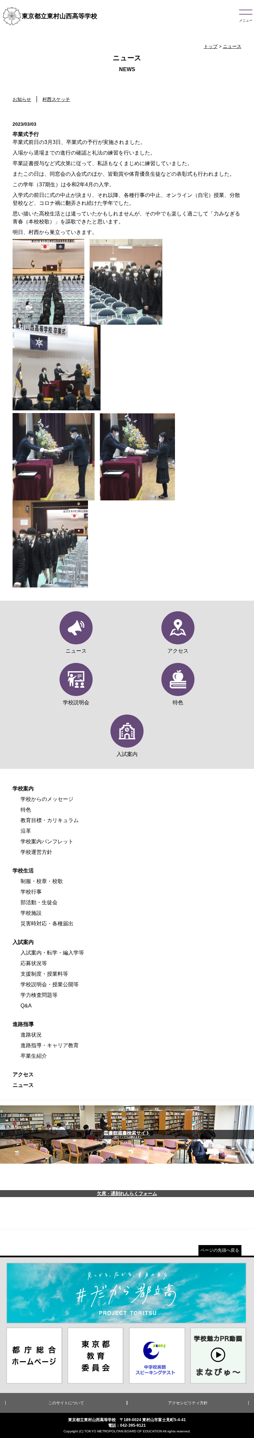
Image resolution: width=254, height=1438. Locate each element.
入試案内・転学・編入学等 (52, 952)
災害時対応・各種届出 (47, 923)
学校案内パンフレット (47, 841)
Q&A (26, 1005)
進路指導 (23, 1024)
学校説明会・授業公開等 (50, 984)
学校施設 (31, 913)
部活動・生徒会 (39, 902)
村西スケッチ (56, 99)
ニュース (232, 46)
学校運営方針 (36, 852)
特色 (26, 809)
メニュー (245, 20)
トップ (211, 46)
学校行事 (31, 892)
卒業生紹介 (34, 1056)
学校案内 (23, 788)
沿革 (26, 831)
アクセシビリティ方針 (188, 1403)
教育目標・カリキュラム (50, 820)
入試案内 (23, 942)
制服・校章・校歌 (42, 881)
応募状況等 (34, 963)
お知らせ (22, 99)
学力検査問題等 (39, 995)
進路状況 (31, 1035)
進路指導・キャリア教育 (50, 1045)
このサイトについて (66, 1403)
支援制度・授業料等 (44, 974)
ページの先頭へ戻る (219, 1250)
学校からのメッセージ (47, 799)
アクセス (23, 1074)
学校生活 (23, 870)
